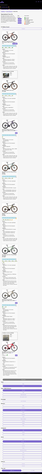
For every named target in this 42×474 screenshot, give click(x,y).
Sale (23, 392)
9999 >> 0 (12, 470)
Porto (23, 448)
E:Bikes (3, 11)
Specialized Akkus (23, 450)
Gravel (23, 432)
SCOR (23, 423)
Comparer (23, 28)
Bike (23, 383)
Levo (23, 443)
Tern (23, 425)
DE (36, 1)
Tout (23, 430)
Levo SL (23, 445)
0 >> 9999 (32, 470)
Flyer (23, 412)
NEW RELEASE (23, 394)
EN (41, 1)
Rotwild (23, 421)
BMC (23, 405)
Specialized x (23, 410)
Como (23, 439)
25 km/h (23, 463)
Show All (23, 390)
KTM (23, 416)
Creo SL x (23, 441)
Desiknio (23, 414)
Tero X (23, 454)
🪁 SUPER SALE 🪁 (4, 7)
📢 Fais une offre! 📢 (5, 9)
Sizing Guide (23, 379)
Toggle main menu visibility (40, 9)
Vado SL (23, 459)
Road (23, 434)
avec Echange (23, 401)
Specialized (9, 11)
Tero (23, 452)
